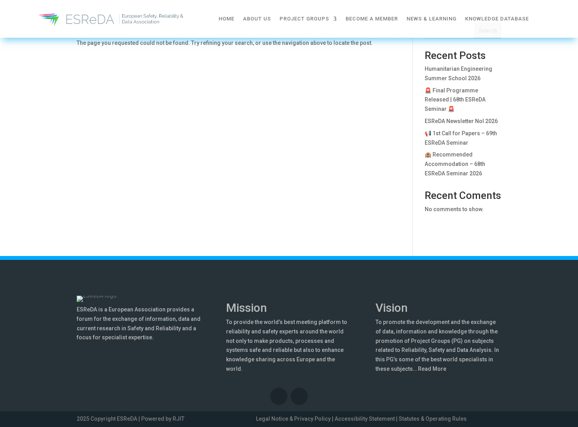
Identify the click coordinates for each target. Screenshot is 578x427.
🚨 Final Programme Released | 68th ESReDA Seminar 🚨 (455, 99)
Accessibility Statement (365, 419)
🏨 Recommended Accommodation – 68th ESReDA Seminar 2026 (455, 164)
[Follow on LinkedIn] (278, 396)
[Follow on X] (299, 396)
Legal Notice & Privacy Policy (293, 419)
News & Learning (432, 19)
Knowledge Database (497, 19)
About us (257, 19)
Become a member (372, 19)
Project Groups (304, 19)
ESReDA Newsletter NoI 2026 (461, 121)
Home (226, 19)
